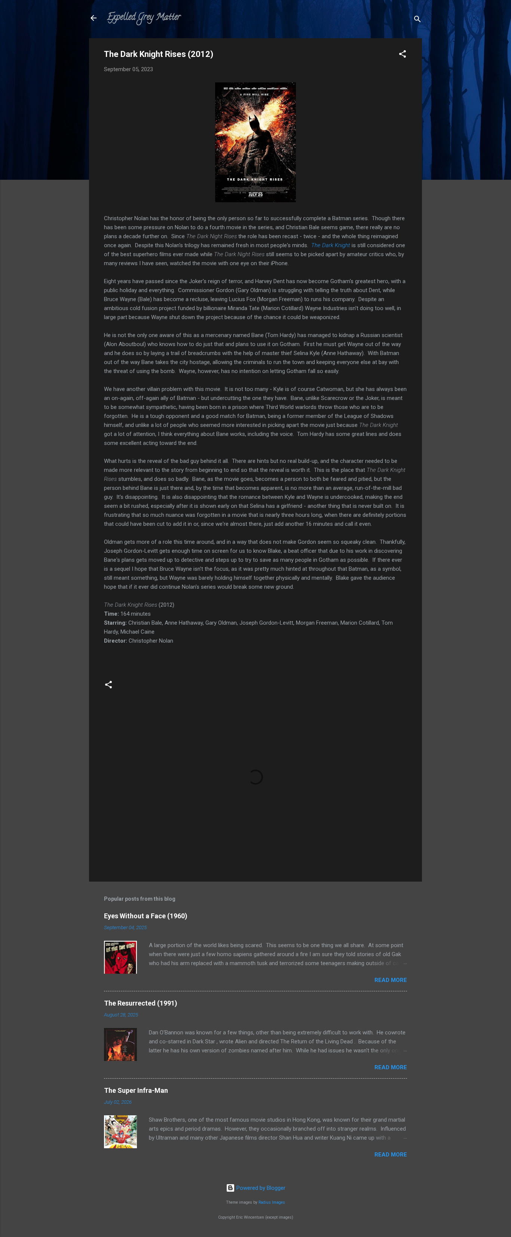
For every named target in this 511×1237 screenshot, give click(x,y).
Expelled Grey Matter (143, 18)
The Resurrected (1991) (140, 1003)
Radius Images (271, 1202)
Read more (390, 980)
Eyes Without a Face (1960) (145, 916)
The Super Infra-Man (136, 1090)
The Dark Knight (330, 245)
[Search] (417, 20)
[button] (402, 55)
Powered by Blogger (260, 1188)
